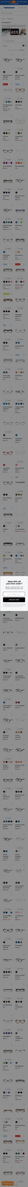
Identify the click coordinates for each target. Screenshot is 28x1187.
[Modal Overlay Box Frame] (14, 593)
